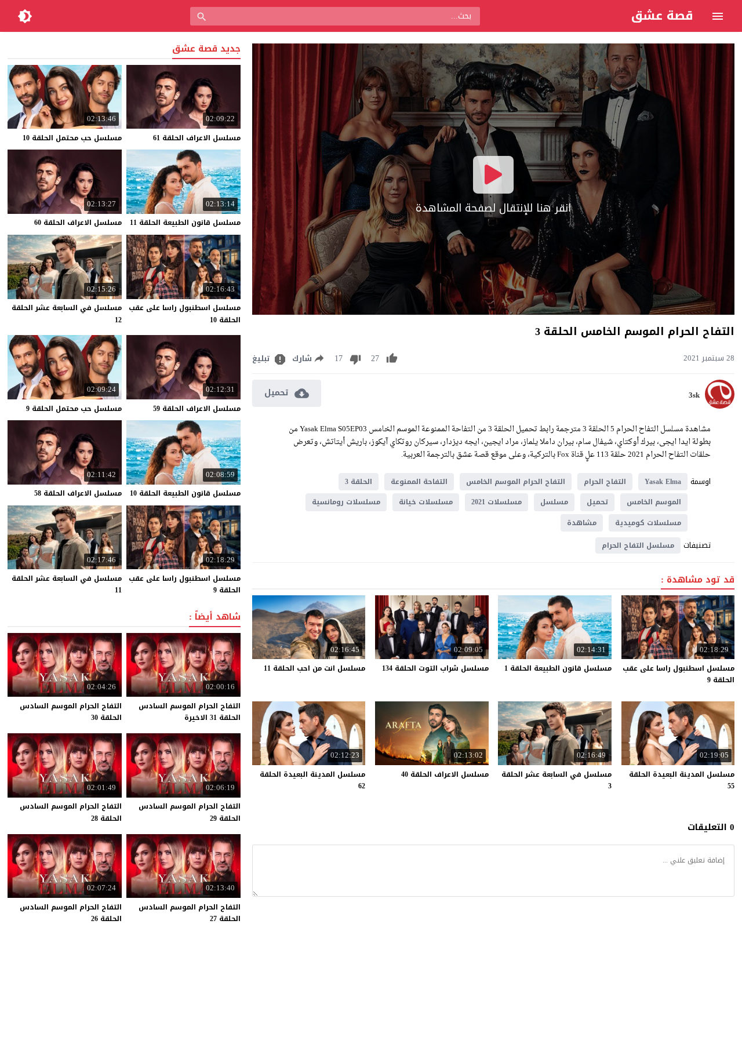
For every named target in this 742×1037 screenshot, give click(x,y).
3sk (694, 395)
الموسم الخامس (654, 502)
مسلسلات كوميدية (648, 522)
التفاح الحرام (605, 481)
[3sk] (719, 406)
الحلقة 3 (358, 481)
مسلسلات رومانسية (346, 502)
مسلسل (554, 502)
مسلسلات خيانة (426, 502)
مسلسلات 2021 (496, 502)
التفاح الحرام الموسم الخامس (515, 481)
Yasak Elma (663, 481)
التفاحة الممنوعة (419, 481)
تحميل (597, 502)
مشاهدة (581, 522)
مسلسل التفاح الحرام (638, 545)
